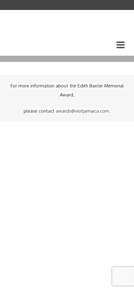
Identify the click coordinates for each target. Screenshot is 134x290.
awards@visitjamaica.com (82, 111)
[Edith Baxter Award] (31, 32)
